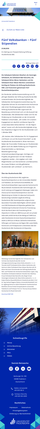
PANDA (9, 356)
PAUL (9, 353)
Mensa (9, 343)
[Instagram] (11, 369)
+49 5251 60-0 (19, 390)
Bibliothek (11, 349)
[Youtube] (29, 369)
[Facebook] (17, 369)
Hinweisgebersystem (20, 410)
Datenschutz (26, 407)
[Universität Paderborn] (19, 421)
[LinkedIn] (23, 369)
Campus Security (21, 394)
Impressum (13, 407)
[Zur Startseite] (9, 3)
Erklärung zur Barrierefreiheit (20, 414)
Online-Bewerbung (14, 346)
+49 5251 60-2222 (21, 396)
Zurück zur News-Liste (15, 30)
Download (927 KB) (7, 294)
